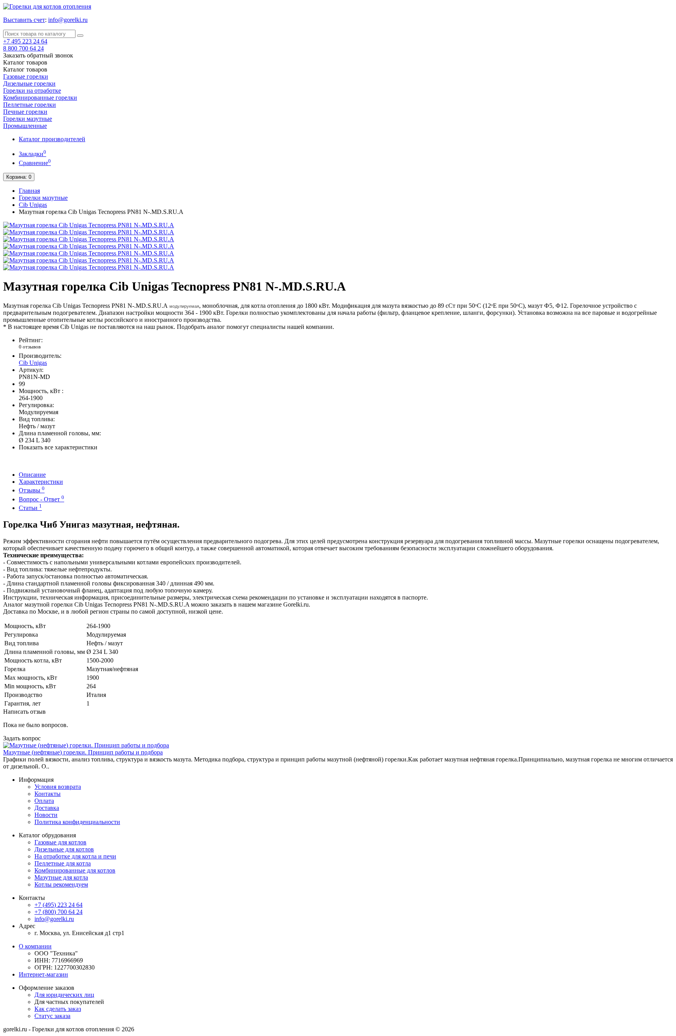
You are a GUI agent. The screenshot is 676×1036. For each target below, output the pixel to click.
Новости (46, 815)
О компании (35, 946)
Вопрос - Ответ (41, 499)
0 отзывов (30, 347)
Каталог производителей (52, 139)
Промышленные (25, 125)
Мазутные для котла (61, 877)
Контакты (47, 793)
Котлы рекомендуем (61, 884)
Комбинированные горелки (40, 97)
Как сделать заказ (57, 1008)
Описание (32, 474)
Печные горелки (25, 111)
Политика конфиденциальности (77, 822)
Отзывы (32, 490)
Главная (29, 190)
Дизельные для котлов (64, 849)
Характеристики (41, 481)
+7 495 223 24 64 (25, 41)
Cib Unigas (33, 204)
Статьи (30, 508)
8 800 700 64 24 (23, 48)
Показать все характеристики (58, 447)
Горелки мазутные (27, 118)
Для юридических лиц (64, 994)
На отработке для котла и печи (75, 856)
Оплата (44, 800)
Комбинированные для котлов (74, 870)
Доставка (46, 807)
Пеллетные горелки (29, 104)
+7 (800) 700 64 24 (58, 912)
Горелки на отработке (32, 90)
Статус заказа (52, 1016)
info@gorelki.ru (68, 19)
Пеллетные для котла (62, 863)
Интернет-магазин (43, 974)
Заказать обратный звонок (38, 55)
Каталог (25, 69)
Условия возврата (57, 786)
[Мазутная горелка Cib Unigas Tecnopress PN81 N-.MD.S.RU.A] (88, 225)
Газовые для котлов (60, 842)
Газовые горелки (25, 76)
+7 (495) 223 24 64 (58, 904)
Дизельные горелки (29, 83)
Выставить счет (24, 19)
